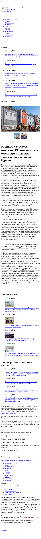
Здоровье (7, 28)
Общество (8, 24)
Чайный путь (9, 35)
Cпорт (7, 26)
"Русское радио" (6, 11)
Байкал (7, 33)
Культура (7, 29)
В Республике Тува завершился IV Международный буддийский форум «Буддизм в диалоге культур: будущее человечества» (22, 309)
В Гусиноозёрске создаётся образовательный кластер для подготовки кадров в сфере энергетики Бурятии (22, 354)
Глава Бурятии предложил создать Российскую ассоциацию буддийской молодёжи (20, 339)
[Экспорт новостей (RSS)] (20, 15)
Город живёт (9, 31)
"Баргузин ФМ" (10, 9)
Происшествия (9, 23)
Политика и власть (11, 19)
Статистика (8, 494)
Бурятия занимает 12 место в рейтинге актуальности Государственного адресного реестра (22, 390)
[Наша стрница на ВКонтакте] (20, 13)
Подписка (4, 530)
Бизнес (7, 21)
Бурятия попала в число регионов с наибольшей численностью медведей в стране (20, 74)
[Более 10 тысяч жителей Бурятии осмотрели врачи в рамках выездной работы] (9, 323)
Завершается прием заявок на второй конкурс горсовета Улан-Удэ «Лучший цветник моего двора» (22, 55)
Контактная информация (13, 492)
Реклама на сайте (10, 491)
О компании (9, 489)
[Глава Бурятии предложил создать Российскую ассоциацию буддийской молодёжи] (9, 337)
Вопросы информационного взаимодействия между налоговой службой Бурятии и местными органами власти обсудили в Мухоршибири (22, 85)
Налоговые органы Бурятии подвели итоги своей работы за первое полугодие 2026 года (21, 95)
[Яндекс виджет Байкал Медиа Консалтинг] (20, 16)
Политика (8, 36)
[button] (38, 105)
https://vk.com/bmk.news (8, 413)
